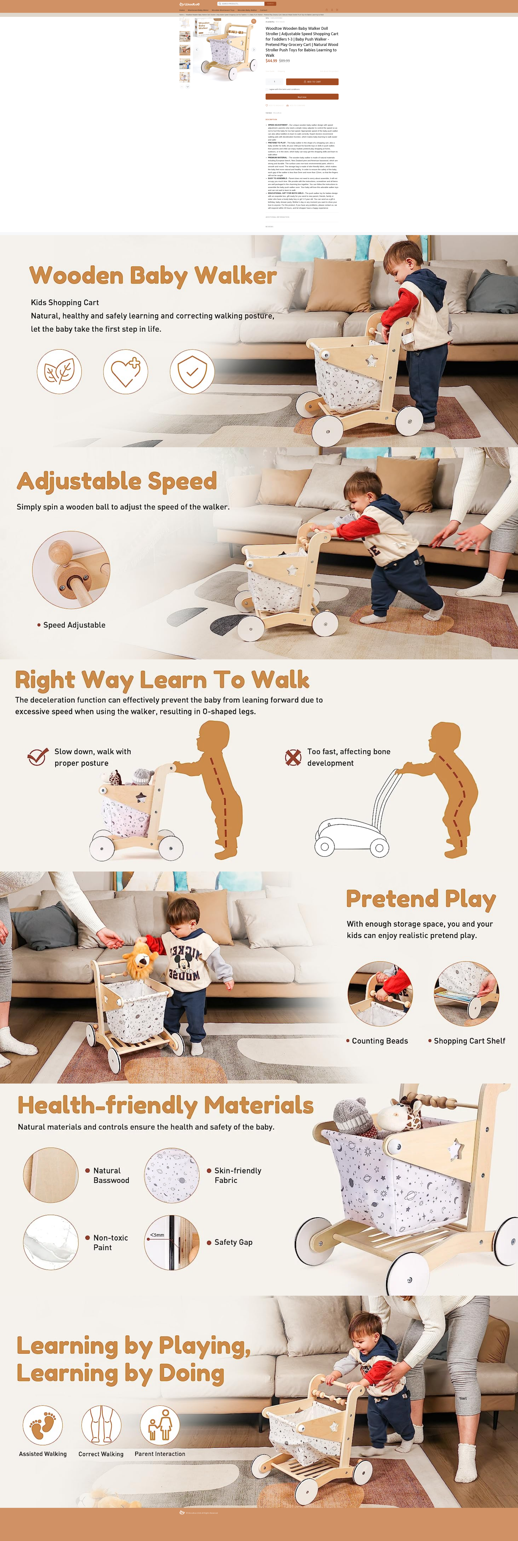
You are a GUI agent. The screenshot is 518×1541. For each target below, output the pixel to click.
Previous (196, 49)
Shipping (281, 71)
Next (253, 49)
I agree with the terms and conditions (284, 89)
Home (181, 14)
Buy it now (302, 97)
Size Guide (270, 71)
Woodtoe (277, 113)
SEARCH (270, 3)
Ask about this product (329, 71)
